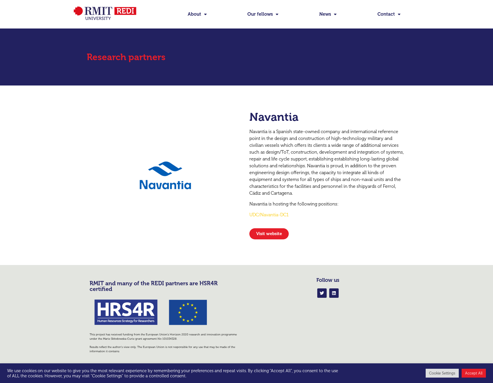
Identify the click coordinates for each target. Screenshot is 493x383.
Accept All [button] (473, 373)
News (325, 14)
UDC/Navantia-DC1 (269, 214)
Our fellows (260, 14)
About (194, 14)
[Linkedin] (334, 293)
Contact (386, 14)
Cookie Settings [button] (442, 373)
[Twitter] (322, 293)
